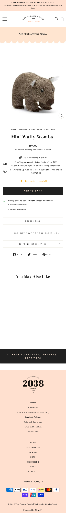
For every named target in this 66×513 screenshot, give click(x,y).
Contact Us (33, 407)
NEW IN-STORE (33, 447)
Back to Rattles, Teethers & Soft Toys (35, 356)
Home (13, 129)
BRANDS (33, 452)
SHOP (33, 457)
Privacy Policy (33, 432)
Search (33, 402)
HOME (33, 442)
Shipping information (33, 244)
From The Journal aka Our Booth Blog (33, 412)
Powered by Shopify (32, 510)
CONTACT (33, 471)
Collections (22, 129)
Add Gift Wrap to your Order (36, 233)
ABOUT (33, 467)
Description (33, 221)
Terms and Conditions (33, 427)
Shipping (28, 149)
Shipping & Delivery (33, 417)
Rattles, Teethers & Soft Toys (41, 129)
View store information (17, 209)
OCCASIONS (33, 462)
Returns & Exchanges (33, 422)
